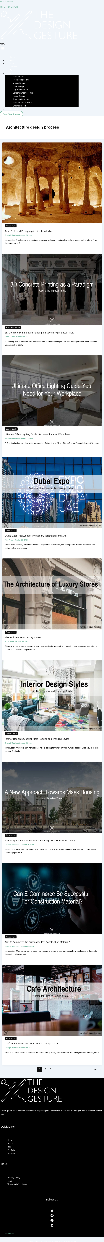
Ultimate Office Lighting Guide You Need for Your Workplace (37, 434)
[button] (52, 1135)
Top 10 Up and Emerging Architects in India (28, 231)
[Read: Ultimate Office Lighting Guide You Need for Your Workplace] (52, 426)
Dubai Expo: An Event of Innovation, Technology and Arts (35, 535)
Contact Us (14, 109)
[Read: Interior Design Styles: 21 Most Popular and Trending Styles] (52, 730)
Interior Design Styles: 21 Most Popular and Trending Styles (37, 738)
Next (97, 1069)
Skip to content (6, 2)
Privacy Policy (13, 1177)
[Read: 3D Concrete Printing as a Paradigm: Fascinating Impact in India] (52, 324)
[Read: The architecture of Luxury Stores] (52, 629)
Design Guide (11, 429)
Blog (9, 1147)
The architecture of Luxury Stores (23, 637)
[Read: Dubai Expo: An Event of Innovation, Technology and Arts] (52, 527)
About (11, 60)
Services (13, 67)
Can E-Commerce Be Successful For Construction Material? (37, 942)
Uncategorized (19, 106)
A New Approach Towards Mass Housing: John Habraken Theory (40, 840)
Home (12, 57)
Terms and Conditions (17, 1184)
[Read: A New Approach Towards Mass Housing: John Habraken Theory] (52, 832)
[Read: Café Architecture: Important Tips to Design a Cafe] (52, 1035)
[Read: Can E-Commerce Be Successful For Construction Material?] (52, 934)
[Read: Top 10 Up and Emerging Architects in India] (52, 222)
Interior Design (11, 734)
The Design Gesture (9, 7)
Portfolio (13, 70)
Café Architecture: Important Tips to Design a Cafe (32, 1043)
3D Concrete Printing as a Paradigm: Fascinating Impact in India (39, 332)
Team (11, 63)
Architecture (10, 226)
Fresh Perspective (13, 327)
